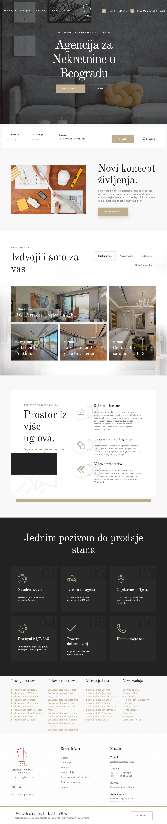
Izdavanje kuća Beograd (97, 689)
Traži (122, 139)
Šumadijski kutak (132, 719)
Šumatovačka (130, 693)
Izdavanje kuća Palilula (97, 703)
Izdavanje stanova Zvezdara (62, 713)
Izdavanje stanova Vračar (61, 703)
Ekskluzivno (105, 256)
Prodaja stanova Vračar (23, 699)
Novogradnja (40, 10)
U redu (141, 815)
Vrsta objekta (40, 134)
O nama (100, 88)
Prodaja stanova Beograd (24, 689)
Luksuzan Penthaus (25, 351)
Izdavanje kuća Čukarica (98, 713)
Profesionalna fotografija (113, 439)
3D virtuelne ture (107, 406)
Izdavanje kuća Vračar (97, 719)
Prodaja (24, 10)
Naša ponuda (70, 88)
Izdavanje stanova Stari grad (63, 699)
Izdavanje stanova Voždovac (63, 716)
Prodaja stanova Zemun (23, 719)
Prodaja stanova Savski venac (26, 713)
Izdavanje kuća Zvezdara (98, 693)
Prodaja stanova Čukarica (24, 716)
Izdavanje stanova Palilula (62, 719)
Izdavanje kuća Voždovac (98, 699)
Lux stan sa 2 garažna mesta (79, 351)
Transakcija (13, 134)
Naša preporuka (143, 265)
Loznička (127, 703)
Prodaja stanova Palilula (23, 706)
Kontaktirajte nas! (131, 639)
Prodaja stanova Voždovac (24, 693)
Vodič (54, 10)
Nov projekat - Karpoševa (136, 699)
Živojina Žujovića (131, 706)
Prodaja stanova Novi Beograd (26, 709)
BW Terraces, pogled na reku (45, 315)
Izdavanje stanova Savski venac (61, 708)
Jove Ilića (128, 716)
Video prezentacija (108, 464)
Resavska (128, 713)
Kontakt (65, 10)
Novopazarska (130, 709)
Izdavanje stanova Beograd (62, 689)
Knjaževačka (129, 696)
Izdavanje (9, 10)
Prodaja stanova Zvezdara (24, 696)
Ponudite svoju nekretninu (75, 777)
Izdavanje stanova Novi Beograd (60, 695)
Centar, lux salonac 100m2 (129, 351)
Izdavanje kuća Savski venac (100, 696)
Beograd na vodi (131, 689)
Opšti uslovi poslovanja (23, 794)
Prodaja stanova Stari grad (24, 703)
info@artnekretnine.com (122, 762)
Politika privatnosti (71, 782)
